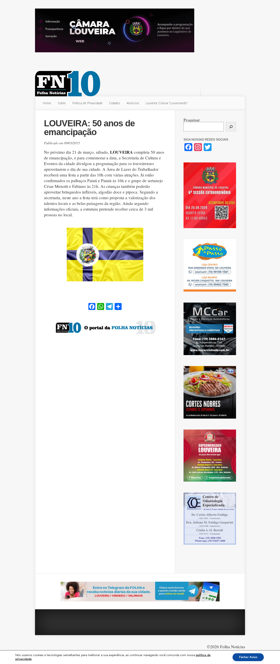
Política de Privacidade (87, 103)
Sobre (62, 103)
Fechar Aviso (248, 657)
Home (47, 103)
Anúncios (133, 103)
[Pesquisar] (231, 126)
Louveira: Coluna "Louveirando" (167, 103)
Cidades (114, 103)
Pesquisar (192, 120)
